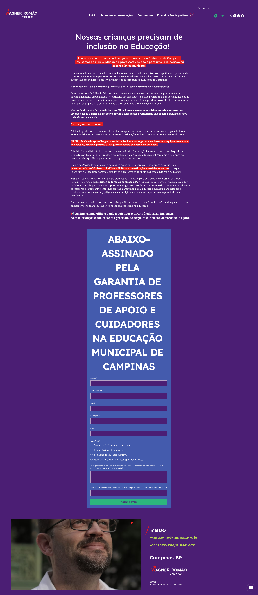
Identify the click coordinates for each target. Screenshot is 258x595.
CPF (92, 428)
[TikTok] (238, 15)
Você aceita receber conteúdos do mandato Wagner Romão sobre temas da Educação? (128, 487)
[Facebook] (242, 15)
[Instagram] (234, 15)
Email (93, 403)
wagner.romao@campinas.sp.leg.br (173, 537)
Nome (93, 378)
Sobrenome (96, 390)
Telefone (95, 416)
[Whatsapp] (231, 15)
